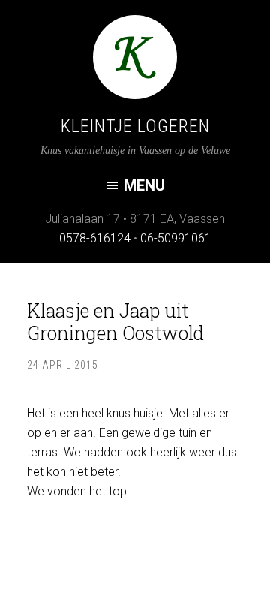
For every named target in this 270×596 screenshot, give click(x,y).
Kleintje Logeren (135, 126)
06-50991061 (176, 238)
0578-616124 (94, 238)
